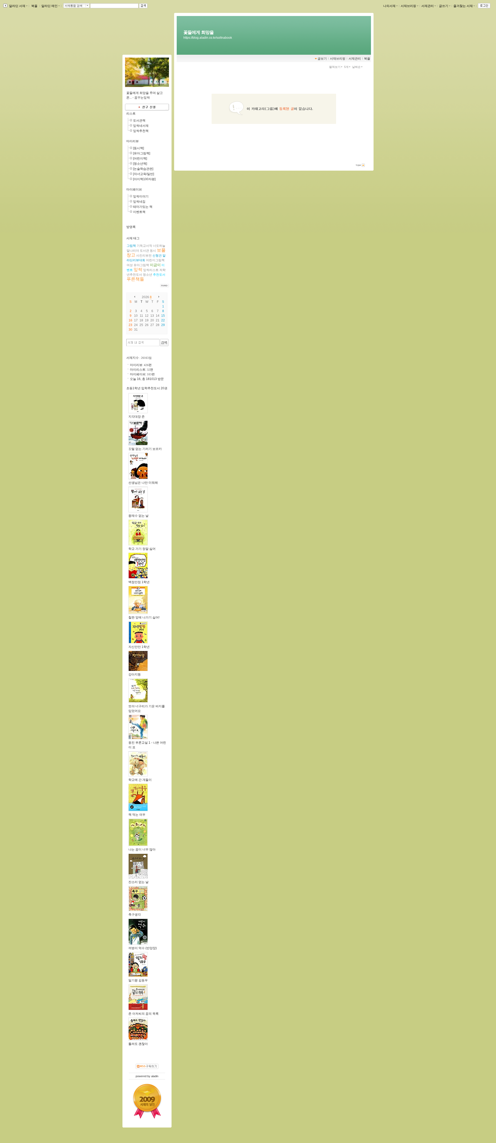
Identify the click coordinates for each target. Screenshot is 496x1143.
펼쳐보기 (334, 66)
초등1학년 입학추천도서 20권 (146, 388)
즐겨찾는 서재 (463, 6)
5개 (346, 66)
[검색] (164, 342)
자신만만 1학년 (139, 647)
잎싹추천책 (141, 131)
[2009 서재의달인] (147, 1101)
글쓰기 (443, 6)
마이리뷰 (132, 141)
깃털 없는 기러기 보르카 (145, 449)
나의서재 (389, 6)
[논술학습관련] (143, 169)
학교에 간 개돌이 (140, 780)
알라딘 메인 (49, 6)
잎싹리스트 (151, 270)
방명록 (131, 227)
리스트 (131, 113)
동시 (153, 250)
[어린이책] (140, 158)
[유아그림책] (141, 153)
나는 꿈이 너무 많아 (142, 849)
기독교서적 (144, 246)
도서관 (144, 250)
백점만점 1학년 (139, 582)
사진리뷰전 (144, 255)
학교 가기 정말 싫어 (142, 549)
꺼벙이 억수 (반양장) (142, 948)
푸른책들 (135, 279)
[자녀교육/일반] (143, 174)
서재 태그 (133, 238)
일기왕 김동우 (138, 980)
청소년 (147, 274)
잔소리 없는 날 (138, 882)
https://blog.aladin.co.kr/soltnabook (207, 37)
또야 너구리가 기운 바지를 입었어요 (146, 708)
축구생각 (134, 914)
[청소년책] (140, 163)
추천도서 (159, 274)
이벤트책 (139, 212)
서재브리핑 (408, 6)
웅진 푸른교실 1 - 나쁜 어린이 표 (147, 745)
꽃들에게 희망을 (198, 32)
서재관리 (427, 6)
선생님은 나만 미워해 (143, 483)
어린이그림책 (155, 260)
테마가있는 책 (142, 207)
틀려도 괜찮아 (138, 1044)
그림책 (131, 246)
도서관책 (139, 120)
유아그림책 (141, 265)
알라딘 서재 (16, 6)
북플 (34, 6)
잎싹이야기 (141, 196)
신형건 (157, 255)
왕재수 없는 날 (138, 516)
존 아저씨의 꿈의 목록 (143, 1013)
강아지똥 (134, 674)
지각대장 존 (136, 416)
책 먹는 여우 (136, 814)
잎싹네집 (139, 201)
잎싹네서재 (141, 126)
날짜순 (356, 66)
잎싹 (138, 269)
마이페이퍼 (134, 189)
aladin (154, 1076)
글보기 (322, 58)
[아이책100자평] (144, 179)
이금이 (155, 265)
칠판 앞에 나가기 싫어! (143, 617)
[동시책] (138, 148)
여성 (130, 265)
